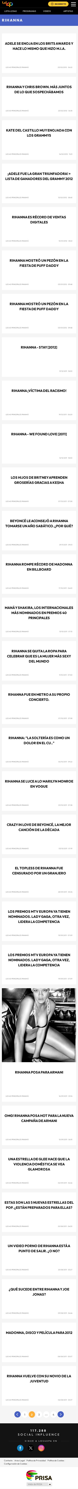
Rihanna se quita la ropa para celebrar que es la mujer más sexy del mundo (39, 656)
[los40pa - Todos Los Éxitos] (7, 4)
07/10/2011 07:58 (65, 718)
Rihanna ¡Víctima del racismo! (39, 391)
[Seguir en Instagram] (41, 1450)
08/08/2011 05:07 (65, 1356)
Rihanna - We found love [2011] (39, 434)
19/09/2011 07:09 (65, 935)
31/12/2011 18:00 (65, 371)
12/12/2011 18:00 (65, 458)
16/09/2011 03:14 (65, 1096)
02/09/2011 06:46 (65, 1183)
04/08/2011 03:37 (65, 1400)
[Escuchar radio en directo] (52, 4)
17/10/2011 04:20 (65, 588)
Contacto (8, 1460)
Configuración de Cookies (15, 1463)
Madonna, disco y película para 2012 (39, 1332)
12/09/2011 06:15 (65, 1139)
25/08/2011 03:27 (65, 1270)
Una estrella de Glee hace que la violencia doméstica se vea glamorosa (39, 1164)
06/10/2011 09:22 (65, 762)
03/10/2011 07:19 (65, 848)
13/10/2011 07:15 (65, 631)
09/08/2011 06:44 (65, 1313)
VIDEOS (47, 11)
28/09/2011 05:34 (65, 892)
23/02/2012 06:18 (65, 111)
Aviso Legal (19, 1460)
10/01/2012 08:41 (65, 241)
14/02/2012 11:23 (65, 154)
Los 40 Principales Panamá (17, 67)
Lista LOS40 (10, 11)
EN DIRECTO (60, 4)
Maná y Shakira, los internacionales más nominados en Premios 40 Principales (39, 613)
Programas (29, 11)
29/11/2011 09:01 (65, 545)
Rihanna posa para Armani (39, 1072)
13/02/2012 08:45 (65, 197)
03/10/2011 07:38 (65, 805)
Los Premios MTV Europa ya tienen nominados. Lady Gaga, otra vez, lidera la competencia (39, 916)
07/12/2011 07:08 (65, 501)
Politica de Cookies (56, 1460)
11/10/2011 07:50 (65, 675)
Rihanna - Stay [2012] (39, 347)
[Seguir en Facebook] (20, 1450)
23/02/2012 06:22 (65, 67)
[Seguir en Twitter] (30, 1450)
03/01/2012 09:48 (65, 284)
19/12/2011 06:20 (65, 414)
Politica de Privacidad (36, 1460)
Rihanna (12, 20)
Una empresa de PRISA (39, 1475)
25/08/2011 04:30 (65, 1226)
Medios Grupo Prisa (39, 1484)
